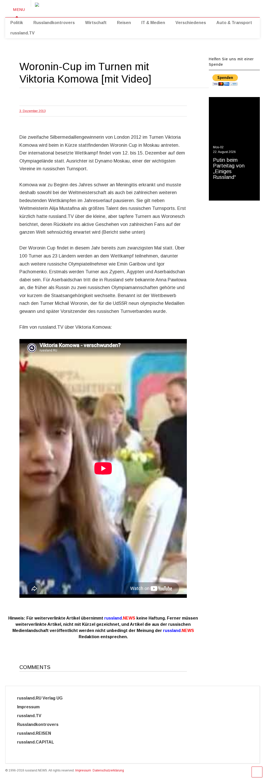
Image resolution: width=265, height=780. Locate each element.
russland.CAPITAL (38, 742)
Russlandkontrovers (54, 22)
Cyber (23, 751)
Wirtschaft (96, 22)
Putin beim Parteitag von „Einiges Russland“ (229, 168)
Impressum (33, 707)
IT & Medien (153, 22)
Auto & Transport (234, 22)
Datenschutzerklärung (108, 770)
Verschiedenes (190, 22)
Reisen (124, 22)
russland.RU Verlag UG (40, 698)
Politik (16, 22)
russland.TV (22, 33)
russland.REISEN (37, 733)
